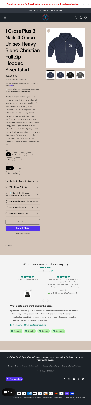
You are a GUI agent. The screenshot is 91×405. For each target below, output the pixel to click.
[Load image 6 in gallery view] (80, 74)
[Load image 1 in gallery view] (50, 74)
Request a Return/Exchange (71, 366)
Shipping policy (81, 397)
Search (10, 366)
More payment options (23, 233)
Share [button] (10, 245)
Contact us (41, 371)
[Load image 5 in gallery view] (70, 74)
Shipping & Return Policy (50, 366)
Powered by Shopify (35, 397)
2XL (9, 159)
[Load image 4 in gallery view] (60, 74)
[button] (4, 17)
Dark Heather (13, 173)
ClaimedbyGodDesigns (22, 397)
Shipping (8, 79)
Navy (10, 168)
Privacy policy (58, 397)
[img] (45, 267)
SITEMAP (50, 371)
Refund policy (34, 366)
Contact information (79, 400)
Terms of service (69, 397)
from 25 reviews (44, 271)
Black (20, 168)
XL (29, 154)
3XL (18, 159)
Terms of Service (21, 366)
